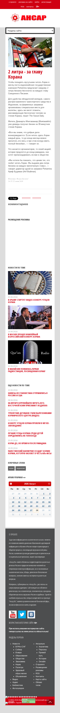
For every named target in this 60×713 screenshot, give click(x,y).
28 (37, 510)
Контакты (40, 676)
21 (37, 506)
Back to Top (50, 701)
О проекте (40, 664)
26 (25, 510)
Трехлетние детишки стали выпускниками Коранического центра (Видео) (30, 414)
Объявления (21, 676)
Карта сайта (41, 679)
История (42, 659)
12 (25, 502)
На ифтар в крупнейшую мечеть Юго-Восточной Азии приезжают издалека (27, 404)
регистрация (46, 2)
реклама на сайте (25, 2)
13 (31, 502)
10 (13, 502)
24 (13, 510)
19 (25, 506)
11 (19, 502)
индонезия (21, 468)
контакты (30, 7)
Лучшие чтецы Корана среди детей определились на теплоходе (25, 434)
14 (37, 502)
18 (19, 506)
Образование (21, 656)
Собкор (19, 650)
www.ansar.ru (30, 631)
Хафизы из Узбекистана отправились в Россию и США (28, 394)
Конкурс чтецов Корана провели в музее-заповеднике (28, 424)
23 (49, 506)
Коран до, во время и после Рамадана (27, 443)
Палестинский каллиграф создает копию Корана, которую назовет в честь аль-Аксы (30, 452)
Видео (15, 679)
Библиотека (17, 685)
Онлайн (42, 661)
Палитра (19, 667)
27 (31, 510)
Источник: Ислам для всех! (18, 179)
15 (43, 502)
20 (31, 506)
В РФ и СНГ (21, 647)
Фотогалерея (18, 688)
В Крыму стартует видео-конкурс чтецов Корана (29, 301)
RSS (22, 7)
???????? (26, 198)
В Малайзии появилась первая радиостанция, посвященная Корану (26, 370)
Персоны (43, 650)
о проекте (12, 2)
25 (19, 510)
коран (11, 468)
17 (13, 506)
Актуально (40, 644)
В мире (19, 653)
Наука (18, 664)
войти (37, 2)
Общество (20, 659)
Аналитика (43, 647)
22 (43, 506)
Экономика (20, 661)
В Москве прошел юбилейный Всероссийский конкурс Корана (24, 335)
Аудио (15, 682)
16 (49, 502)
